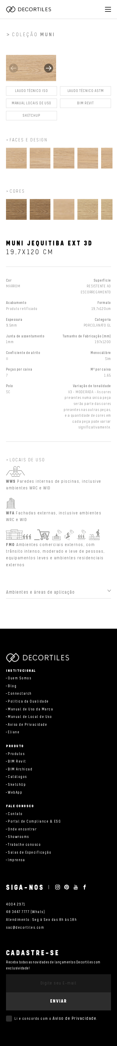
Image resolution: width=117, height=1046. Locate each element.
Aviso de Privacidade (27, 724)
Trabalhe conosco (24, 844)
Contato (15, 814)
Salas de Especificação (29, 852)
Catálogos (17, 777)
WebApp (15, 792)
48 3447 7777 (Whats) (25, 912)
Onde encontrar (22, 829)
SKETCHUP (31, 115)
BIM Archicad (20, 769)
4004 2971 (16, 904)
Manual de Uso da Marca (30, 709)
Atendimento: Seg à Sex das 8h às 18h (41, 920)
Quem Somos (19, 678)
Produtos (16, 754)
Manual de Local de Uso (30, 717)
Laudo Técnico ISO (31, 91)
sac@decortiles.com (25, 927)
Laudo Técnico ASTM (86, 91)
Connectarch (20, 693)
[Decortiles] (28, 9)
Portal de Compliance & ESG (34, 821)
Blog (12, 686)
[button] (48, 68)
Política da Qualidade (28, 701)
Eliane (14, 732)
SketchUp (17, 784)
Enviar (58, 1001)
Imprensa (16, 860)
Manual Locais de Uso (32, 103)
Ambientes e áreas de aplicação (40, 592)
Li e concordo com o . (56, 1018)
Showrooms (18, 837)
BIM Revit (85, 103)
